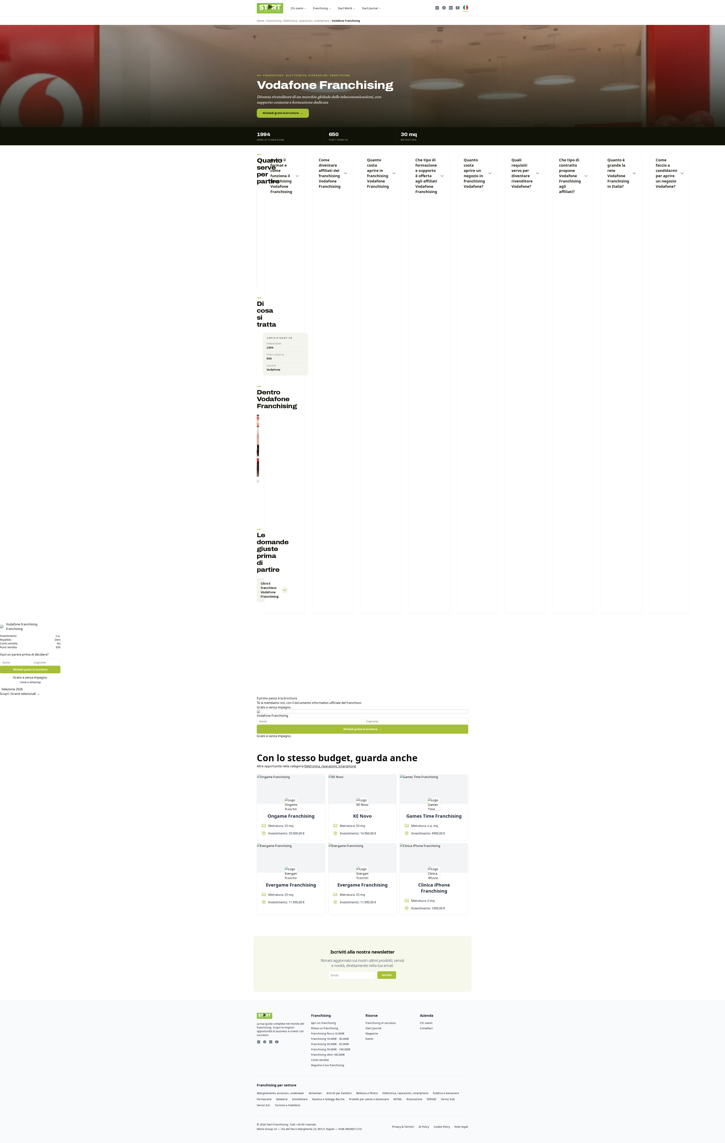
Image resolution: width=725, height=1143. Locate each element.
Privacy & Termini (403, 1126)
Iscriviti (387, 975)
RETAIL (397, 1099)
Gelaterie (282, 1099)
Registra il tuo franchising (327, 1065)
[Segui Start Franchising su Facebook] (444, 8)
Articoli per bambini (339, 1093)
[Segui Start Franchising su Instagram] (437, 8)
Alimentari (315, 1093)
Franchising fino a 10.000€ (327, 1033)
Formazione (264, 1099)
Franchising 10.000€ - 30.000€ (330, 1039)
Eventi (369, 1039)
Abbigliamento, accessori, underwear (280, 1093)
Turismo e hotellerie (287, 1105)
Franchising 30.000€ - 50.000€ (330, 1044)
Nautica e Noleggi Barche (328, 1099)
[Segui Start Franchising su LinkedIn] (451, 8)
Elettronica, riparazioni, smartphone (306, 20)
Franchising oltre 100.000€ (328, 1054)
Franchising (320, 8)
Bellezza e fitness (367, 1093)
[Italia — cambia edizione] (465, 8)
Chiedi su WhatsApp (30, 682)
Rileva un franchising (324, 1028)
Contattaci (426, 1028)
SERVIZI (431, 1099)
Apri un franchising (323, 1023)
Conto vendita (320, 1060)
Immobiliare (300, 1099)
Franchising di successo (381, 1023)
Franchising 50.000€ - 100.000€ (330, 1049)
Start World (345, 8)
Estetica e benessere (446, 1093)
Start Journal (370, 8)
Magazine (372, 1033)
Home (260, 20)
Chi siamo (297, 8)
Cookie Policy (442, 1126)
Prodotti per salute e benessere (369, 1099)
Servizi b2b (448, 1099)
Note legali (461, 1126)
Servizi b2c (263, 1105)
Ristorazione (414, 1099)
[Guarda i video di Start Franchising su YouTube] (457, 8)
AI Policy (424, 1126)
